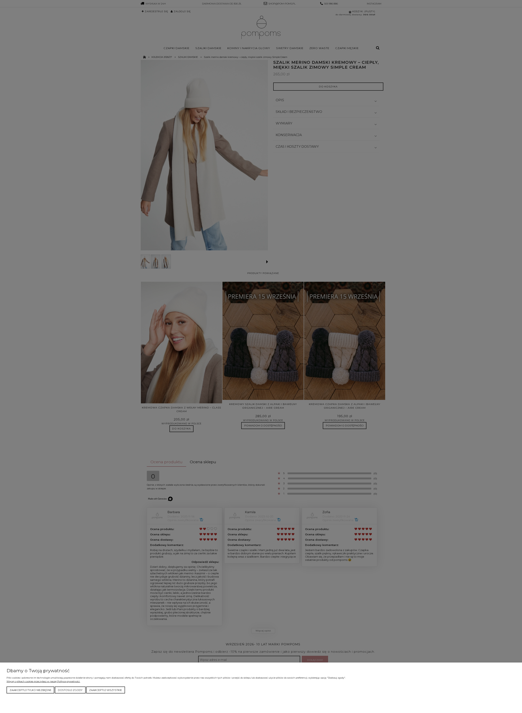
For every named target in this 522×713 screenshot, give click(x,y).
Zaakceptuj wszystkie (105, 690)
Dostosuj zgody (70, 690)
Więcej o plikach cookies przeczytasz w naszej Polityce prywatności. (43, 681)
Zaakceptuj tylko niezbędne (30, 690)
